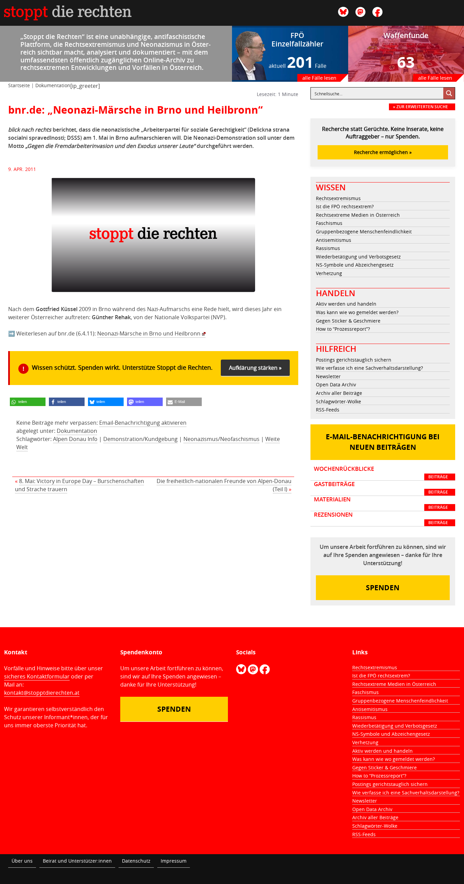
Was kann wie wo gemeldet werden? (357, 312)
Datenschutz (136, 861)
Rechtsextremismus (338, 198)
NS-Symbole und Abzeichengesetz (355, 265)
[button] (28, 402)
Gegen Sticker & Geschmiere (348, 321)
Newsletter (328, 376)
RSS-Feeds (327, 409)
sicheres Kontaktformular (37, 676)
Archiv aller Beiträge (339, 393)
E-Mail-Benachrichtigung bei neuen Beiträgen (383, 442)
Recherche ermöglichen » (383, 152)
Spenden (382, 588)
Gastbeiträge (381, 488)
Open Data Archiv (336, 384)
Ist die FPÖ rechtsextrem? (345, 206)
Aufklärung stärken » (255, 367)
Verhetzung (329, 273)
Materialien (381, 503)
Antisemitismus (333, 240)
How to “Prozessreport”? (343, 329)
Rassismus (328, 248)
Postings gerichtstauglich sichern (353, 360)
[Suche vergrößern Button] (449, 93)
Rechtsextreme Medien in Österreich (358, 215)
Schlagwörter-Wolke (338, 401)
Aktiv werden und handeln (346, 304)
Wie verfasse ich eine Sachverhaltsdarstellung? (369, 368)
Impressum (173, 861)
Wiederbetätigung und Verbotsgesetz (358, 256)
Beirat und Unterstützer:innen (77, 861)
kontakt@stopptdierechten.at (41, 692)
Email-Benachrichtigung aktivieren (142, 422)
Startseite (19, 85)
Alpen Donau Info (75, 439)
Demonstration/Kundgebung (140, 439)
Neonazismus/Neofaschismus (221, 439)
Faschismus (329, 223)
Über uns (22, 861)
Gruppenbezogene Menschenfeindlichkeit (364, 231)
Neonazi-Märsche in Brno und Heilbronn (148, 333)
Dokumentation (52, 85)
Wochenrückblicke (381, 472)
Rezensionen (381, 518)
